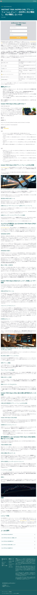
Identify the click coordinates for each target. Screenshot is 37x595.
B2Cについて (4, 562)
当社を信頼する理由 (23, 520)
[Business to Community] (1, 1)
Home (2, 6)
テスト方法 (32, 520)
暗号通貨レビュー (6, 585)
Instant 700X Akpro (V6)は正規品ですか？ (7, 541)
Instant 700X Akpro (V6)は (5, 167)
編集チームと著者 (4, 565)
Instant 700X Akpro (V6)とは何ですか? (7, 534)
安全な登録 (18, 37)
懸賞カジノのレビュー (6, 586)
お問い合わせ (11, 566)
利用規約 (10, 591)
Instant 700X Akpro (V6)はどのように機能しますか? (9, 537)
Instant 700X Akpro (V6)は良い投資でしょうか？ (8, 544)
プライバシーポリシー (5, 591)
